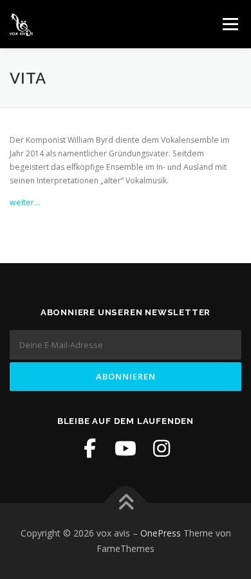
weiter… (25, 202)
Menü (229, 24)
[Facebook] (89, 448)
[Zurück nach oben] (126, 503)
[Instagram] (161, 448)
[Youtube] (125, 448)
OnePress (160, 533)
